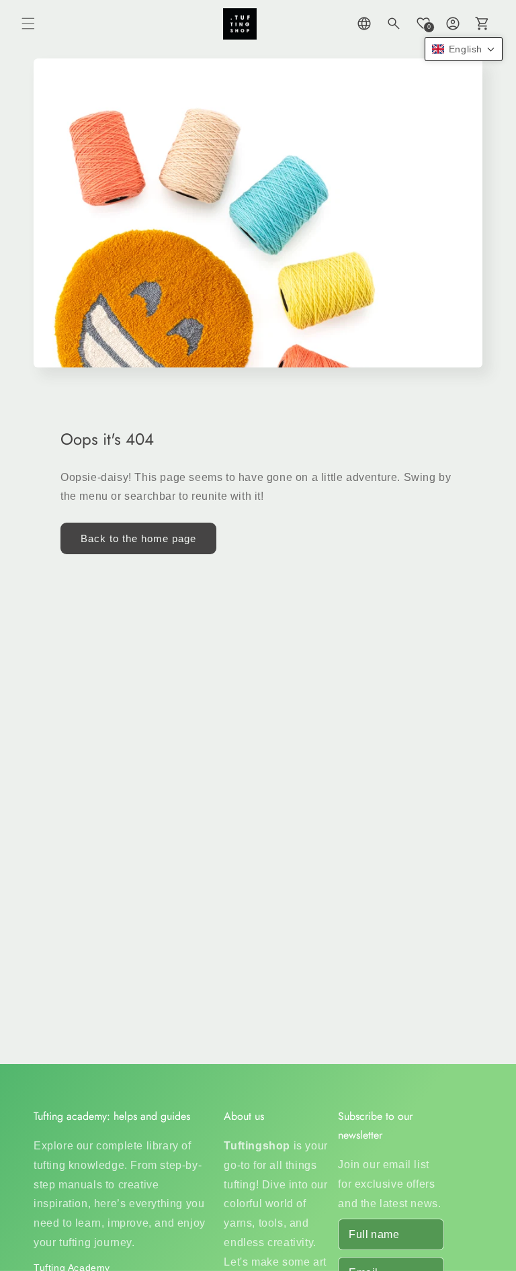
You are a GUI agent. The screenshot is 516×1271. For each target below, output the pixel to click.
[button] (28, 23)
